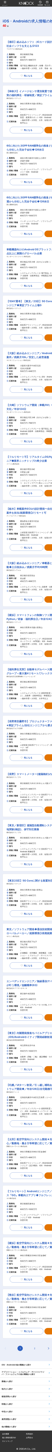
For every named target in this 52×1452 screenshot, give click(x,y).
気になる (28, 75)
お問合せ (29, 1438)
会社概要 (5, 1434)
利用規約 (29, 1434)
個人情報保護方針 (9, 1438)
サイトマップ (7, 1441)
